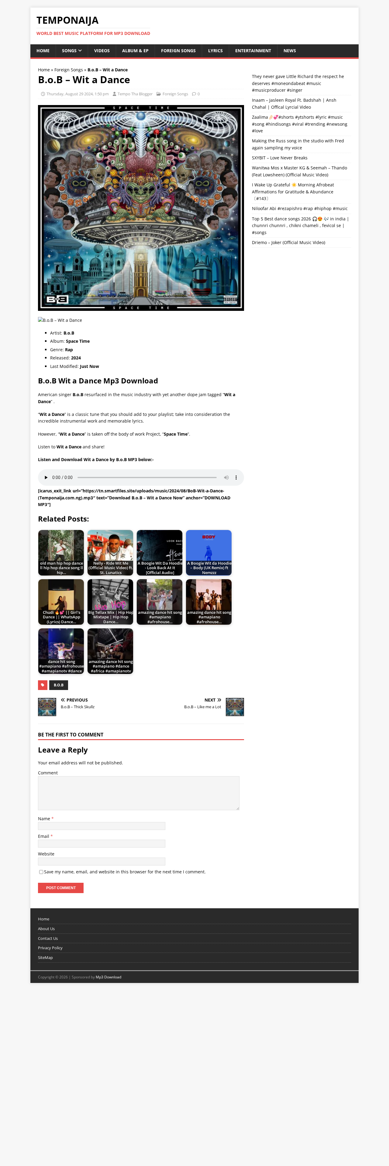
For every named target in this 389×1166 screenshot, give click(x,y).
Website (46, 854)
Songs (69, 50)
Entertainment (253, 50)
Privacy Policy (50, 947)
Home (43, 50)
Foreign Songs (178, 50)
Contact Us (48, 938)
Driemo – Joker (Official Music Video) (288, 242)
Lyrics (215, 50)
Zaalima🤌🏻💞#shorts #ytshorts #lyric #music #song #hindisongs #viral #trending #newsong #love (299, 124)
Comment (48, 773)
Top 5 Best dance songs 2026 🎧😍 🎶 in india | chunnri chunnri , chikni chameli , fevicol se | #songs (300, 225)
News (290, 50)
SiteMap (45, 957)
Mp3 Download (108, 977)
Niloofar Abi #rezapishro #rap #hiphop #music (300, 208)
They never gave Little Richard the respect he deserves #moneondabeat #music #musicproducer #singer (298, 83)
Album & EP (135, 50)
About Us (46, 928)
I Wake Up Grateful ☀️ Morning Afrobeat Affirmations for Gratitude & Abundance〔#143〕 (293, 191)
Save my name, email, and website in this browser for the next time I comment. (125, 872)
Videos (102, 50)
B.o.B (59, 685)
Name (44, 818)
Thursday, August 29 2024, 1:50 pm (77, 94)
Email (44, 836)
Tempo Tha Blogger (135, 94)
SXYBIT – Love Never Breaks (280, 158)
